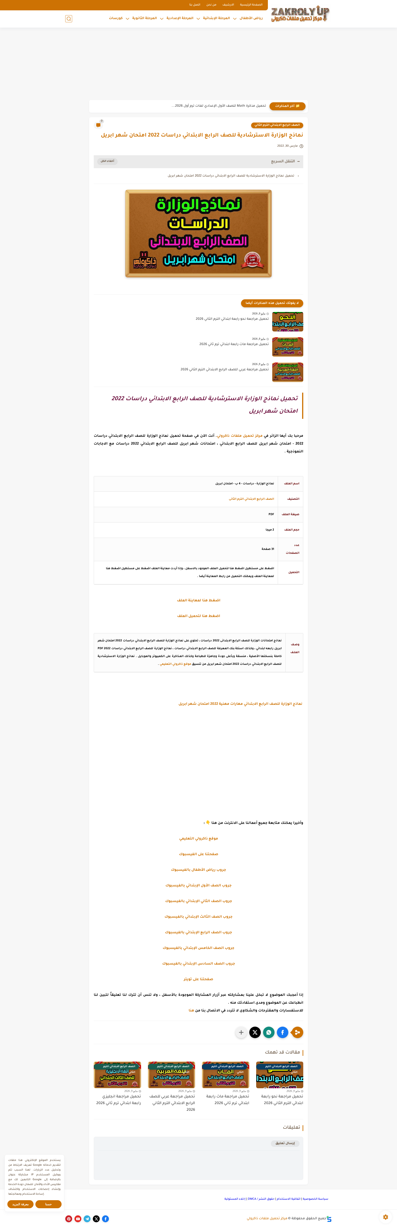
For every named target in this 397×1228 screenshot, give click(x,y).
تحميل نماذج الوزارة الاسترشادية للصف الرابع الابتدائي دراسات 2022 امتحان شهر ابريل (231, 176)
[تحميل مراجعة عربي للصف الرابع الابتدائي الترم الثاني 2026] (287, 372)
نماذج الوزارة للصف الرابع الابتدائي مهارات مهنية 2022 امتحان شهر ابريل (241, 704)
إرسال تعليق (285, 1143)
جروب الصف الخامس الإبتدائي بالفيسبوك (198, 948)
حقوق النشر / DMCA (261, 1199)
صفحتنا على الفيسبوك (198, 855)
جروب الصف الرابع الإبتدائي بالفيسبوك (198, 933)
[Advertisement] (198, 64)
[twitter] (96, 1218)
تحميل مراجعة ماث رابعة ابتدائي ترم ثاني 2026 (234, 344)
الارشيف (228, 5)
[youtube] (77, 1218)
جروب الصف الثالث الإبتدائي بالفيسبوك (198, 917)
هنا (191, 1011)
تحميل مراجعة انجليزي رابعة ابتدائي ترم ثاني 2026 (118, 1100)
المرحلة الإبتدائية (216, 18)
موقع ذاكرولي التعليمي (175, 664)
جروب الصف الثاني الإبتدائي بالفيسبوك (198, 901)
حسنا (48, 1204)
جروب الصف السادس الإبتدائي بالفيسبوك (198, 964)
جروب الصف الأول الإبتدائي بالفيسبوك (198, 886)
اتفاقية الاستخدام (289, 1199)
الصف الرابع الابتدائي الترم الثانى (251, 499)
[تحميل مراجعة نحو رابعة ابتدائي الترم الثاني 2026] (287, 321)
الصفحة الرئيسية (251, 5)
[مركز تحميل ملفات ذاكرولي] (301, 13)
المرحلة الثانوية (144, 18)
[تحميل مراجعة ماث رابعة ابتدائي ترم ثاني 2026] (287, 347)
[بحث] (68, 18)
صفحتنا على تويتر (198, 980)
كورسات (116, 18)
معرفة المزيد (20, 1204)
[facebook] (105, 1218)
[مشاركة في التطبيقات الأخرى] (241, 1032)
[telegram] (87, 1218)
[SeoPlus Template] (329, 1219)
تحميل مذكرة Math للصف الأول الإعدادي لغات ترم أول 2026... (219, 106)
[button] (282, 1032)
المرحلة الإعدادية (180, 18)
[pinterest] (68, 1218)
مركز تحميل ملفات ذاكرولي (267, 1219)
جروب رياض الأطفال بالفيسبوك (198, 870)
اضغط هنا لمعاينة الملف (198, 601)
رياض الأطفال (251, 18)
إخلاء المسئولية (235, 1199)
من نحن (211, 5)
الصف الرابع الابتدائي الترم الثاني (277, 125)
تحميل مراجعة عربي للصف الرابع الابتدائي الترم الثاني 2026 (225, 370)
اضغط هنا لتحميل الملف (198, 616)
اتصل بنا (194, 5)
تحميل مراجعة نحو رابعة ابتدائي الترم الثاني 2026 (232, 319)
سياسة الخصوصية (315, 1199)
